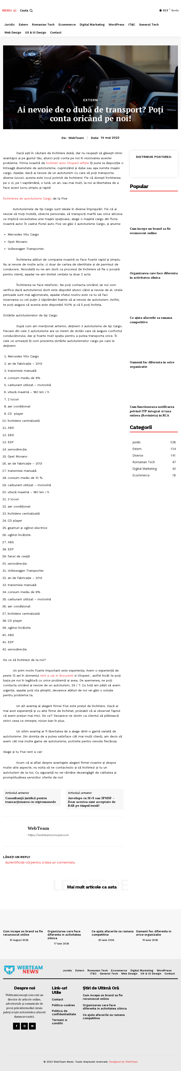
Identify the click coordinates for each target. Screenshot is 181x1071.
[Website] (24, 1026)
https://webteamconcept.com (48, 835)
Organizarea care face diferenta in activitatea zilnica (154, 275)
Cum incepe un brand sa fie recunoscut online (150, 230)
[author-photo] (6, 939)
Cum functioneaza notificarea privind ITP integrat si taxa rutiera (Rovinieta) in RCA (152, 411)
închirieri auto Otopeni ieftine (67, 163)
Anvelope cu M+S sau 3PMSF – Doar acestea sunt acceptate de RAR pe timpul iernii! (91, 801)
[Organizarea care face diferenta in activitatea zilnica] (154, 253)
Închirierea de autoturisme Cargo (27, 198)
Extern (90, 100)
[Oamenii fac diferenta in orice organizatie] (154, 342)
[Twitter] (147, 166)
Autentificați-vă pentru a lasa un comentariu (40, 862)
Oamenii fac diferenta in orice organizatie (153, 933)
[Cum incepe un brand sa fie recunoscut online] (154, 209)
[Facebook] (137, 166)
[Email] (167, 166)
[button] (27, 10)
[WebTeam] (13, 831)
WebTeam (76, 138)
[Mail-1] (32, 1026)
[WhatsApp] (157, 166)
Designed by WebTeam (123, 1061)
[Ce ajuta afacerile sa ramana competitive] (154, 298)
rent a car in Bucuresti (56, 675)
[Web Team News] (23, 970)
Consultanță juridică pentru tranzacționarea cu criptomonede (30, 800)
